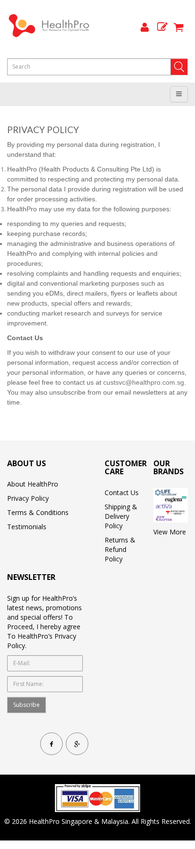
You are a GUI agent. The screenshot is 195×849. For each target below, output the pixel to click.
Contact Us (122, 492)
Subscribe (26, 705)
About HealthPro (32, 483)
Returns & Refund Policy (120, 549)
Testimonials (26, 526)
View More (169, 531)
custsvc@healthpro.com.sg (143, 382)
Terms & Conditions (38, 512)
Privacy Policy (28, 498)
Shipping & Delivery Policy (121, 516)
